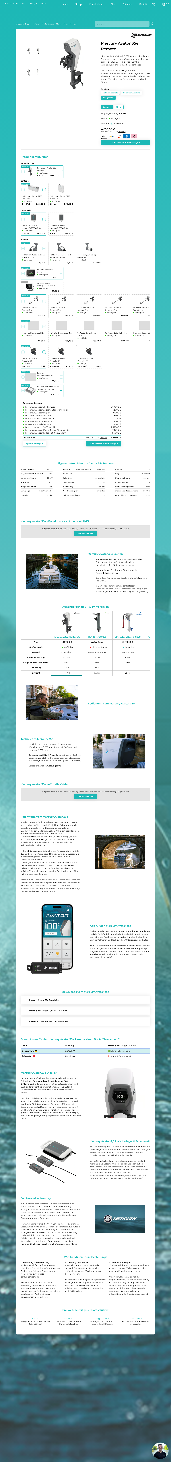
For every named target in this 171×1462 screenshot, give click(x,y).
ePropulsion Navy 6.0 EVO (128, 637)
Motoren (36, 24)
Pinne (118, 107)
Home (65, 4)
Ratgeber (127, 4)
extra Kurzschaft (110, 93)
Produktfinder (96, 4)
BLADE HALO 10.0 (97, 637)
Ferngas (106, 107)
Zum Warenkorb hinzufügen (126, 142)
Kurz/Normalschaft (131, 93)
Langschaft (108, 98)
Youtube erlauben (86, 534)
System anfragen (34, 443)
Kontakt (143, 4)
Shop (78, 4)
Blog (113, 4)
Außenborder (48, 24)
